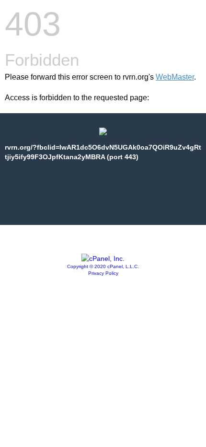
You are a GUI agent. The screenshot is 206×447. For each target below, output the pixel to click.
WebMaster (175, 77)
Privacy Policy (103, 273)
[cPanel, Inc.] (103, 258)
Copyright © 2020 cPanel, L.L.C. (103, 266)
